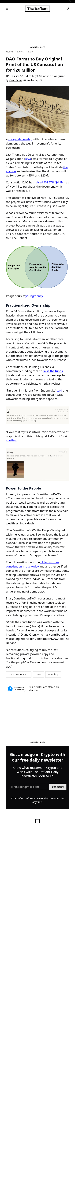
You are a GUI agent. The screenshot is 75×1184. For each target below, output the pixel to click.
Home (9, 51)
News (20, 51)
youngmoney (34, 296)
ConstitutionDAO (18, 674)
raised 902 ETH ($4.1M (49, 182)
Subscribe (58, 786)
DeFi (30, 51)
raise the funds (53, 371)
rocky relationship (20, 139)
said (59, 390)
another (11, 440)
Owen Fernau (15, 80)
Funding (53, 674)
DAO (28, 159)
